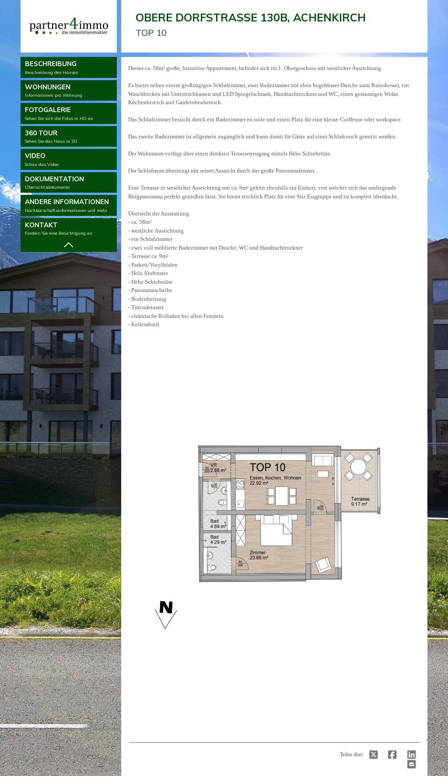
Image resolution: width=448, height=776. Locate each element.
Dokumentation (54, 182)
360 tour (51, 137)
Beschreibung (51, 67)
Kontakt (58, 228)
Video (42, 159)
